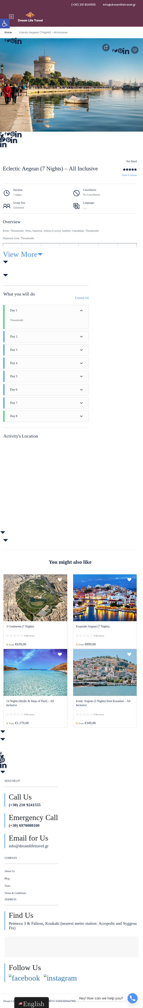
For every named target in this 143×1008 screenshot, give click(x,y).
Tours (7, 885)
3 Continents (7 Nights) (20, 626)
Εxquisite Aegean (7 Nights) (92, 626)
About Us (9, 871)
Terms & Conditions (15, 893)
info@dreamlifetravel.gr (119, 5)
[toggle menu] (11, 16)
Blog (6, 878)
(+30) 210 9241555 (83, 5)
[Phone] (133, 998)
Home (8, 32)
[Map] (46, 486)
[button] (5, 23)
